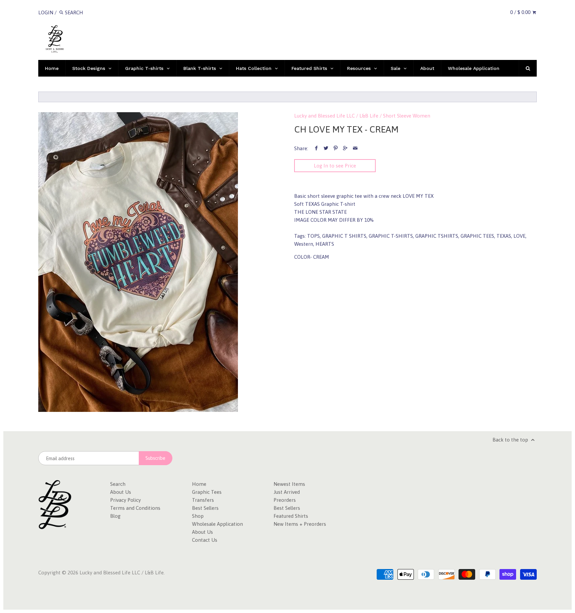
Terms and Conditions (135, 508)
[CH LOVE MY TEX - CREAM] (138, 262)
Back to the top (510, 440)
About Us (120, 492)
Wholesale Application (217, 524)
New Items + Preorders (300, 524)
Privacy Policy (125, 500)
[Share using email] (355, 148)
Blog (115, 516)
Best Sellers (205, 508)
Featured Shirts (291, 516)
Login (45, 12)
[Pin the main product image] (335, 148)
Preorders (285, 500)
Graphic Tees (207, 492)
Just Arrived (287, 492)
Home (199, 484)
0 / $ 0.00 (521, 12)
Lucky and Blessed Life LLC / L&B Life (336, 116)
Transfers (203, 500)
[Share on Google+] (345, 148)
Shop (198, 516)
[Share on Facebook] (316, 148)
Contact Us (204, 540)
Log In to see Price (335, 165)
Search (117, 484)
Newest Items (289, 484)
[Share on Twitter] (326, 148)
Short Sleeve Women (406, 116)
